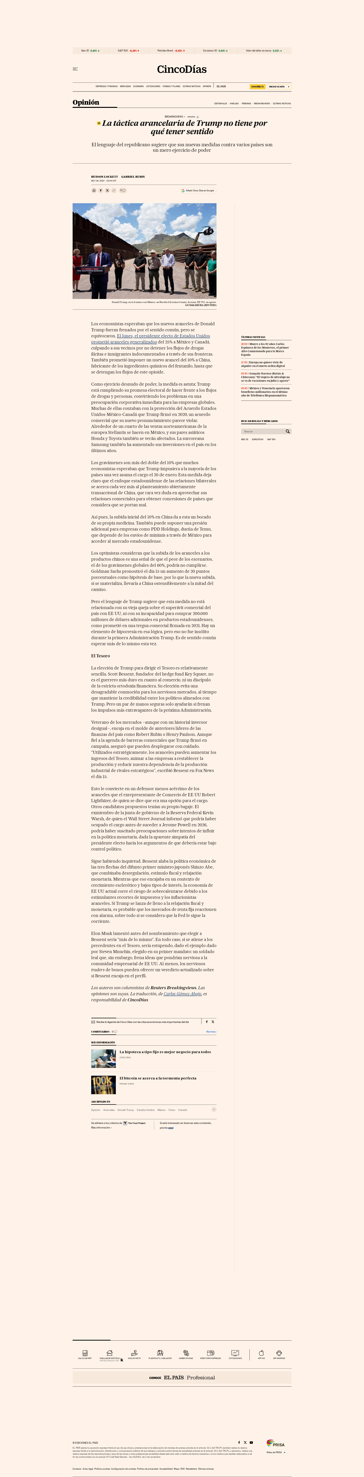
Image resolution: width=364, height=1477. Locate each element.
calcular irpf (85, 1358)
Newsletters (191, 1469)
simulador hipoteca (110, 1358)
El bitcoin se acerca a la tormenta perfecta (158, 1078)
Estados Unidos (146, 1109)
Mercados (125, 86)
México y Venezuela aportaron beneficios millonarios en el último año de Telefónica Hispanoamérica (265, 392)
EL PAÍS (219, 85)
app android (279, 1358)
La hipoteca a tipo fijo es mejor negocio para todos (165, 1052)
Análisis (234, 103)
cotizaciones (235, 1358)
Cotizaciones (153, 86)
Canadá (182, 1109)
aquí (170, 1127)
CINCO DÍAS (125, 1057)
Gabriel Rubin (133, 176)
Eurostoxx (257, 439)
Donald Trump (126, 1109)
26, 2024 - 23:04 (103, 181)
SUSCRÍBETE (257, 86)
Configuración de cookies (123, 1469)
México (162, 1109)
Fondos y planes (171, 86)
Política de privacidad (147, 1469)
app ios (261, 1358)
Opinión (207, 86)
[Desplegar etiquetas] (214, 1109)
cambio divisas (186, 1358)
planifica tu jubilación (160, 1358)
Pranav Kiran (127, 1084)
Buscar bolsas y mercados (259, 421)
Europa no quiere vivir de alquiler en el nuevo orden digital (263, 364)
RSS (182, 1469)
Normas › (211, 1031)
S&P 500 (123, 50)
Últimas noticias (191, 86)
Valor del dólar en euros (258, 50)
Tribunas (246, 103)
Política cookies (102, 1469)
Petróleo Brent (165, 50)
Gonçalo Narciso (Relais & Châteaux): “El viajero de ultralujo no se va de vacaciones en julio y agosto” (265, 377)
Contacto (77, 1469)
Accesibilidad (166, 1469)
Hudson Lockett (104, 176)
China (172, 1109)
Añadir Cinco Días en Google (200, 190)
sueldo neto (134, 1358)
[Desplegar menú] (75, 69)
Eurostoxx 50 (210, 50)
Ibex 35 (85, 50)
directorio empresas (210, 1358)
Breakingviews (262, 103)
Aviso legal (88, 1469)
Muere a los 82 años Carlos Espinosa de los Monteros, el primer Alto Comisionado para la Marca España (265, 349)
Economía (138, 86)
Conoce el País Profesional (182, 1377)
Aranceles (109, 1109)
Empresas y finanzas (107, 86)
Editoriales (220, 103)
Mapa (176, 1469)
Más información (100, 1127)
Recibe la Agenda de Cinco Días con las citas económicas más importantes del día (142, 1021)
